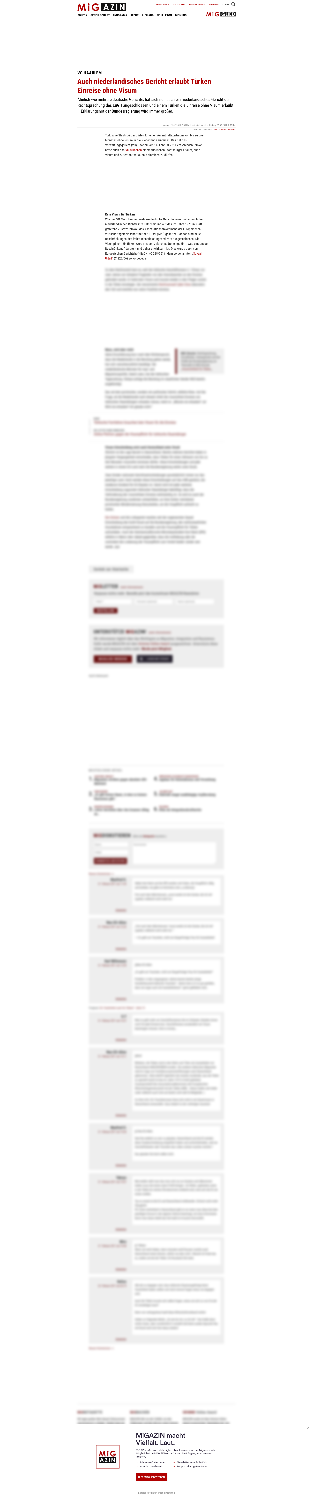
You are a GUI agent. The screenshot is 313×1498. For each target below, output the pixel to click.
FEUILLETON (164, 15)
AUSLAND (148, 15)
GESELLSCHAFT (100, 15)
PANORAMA (120, 15)
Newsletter (162, 4)
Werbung (214, 4)
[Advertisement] (156, 44)
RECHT (134, 15)
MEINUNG (181, 15)
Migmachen (179, 4)
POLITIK (82, 15)
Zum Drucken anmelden (225, 129)
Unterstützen (197, 4)
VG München (133, 150)
